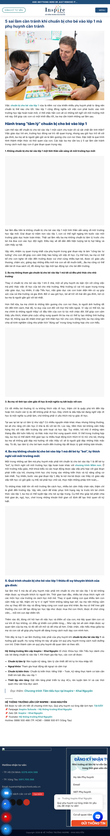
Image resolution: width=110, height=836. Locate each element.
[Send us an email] (19, 802)
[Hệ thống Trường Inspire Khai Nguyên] (55, 10)
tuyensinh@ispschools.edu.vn (25, 786)
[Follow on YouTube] (26, 802)
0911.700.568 (26, 779)
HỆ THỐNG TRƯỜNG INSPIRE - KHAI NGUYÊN (63, 832)
